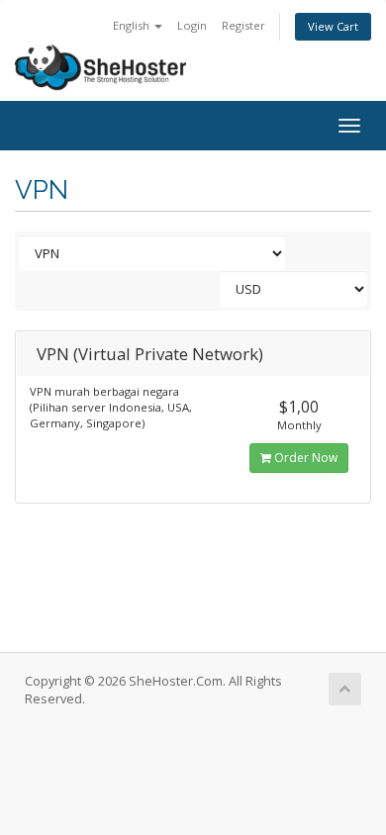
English (132, 25)
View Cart (333, 26)
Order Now (304, 457)
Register (243, 25)
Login (192, 25)
